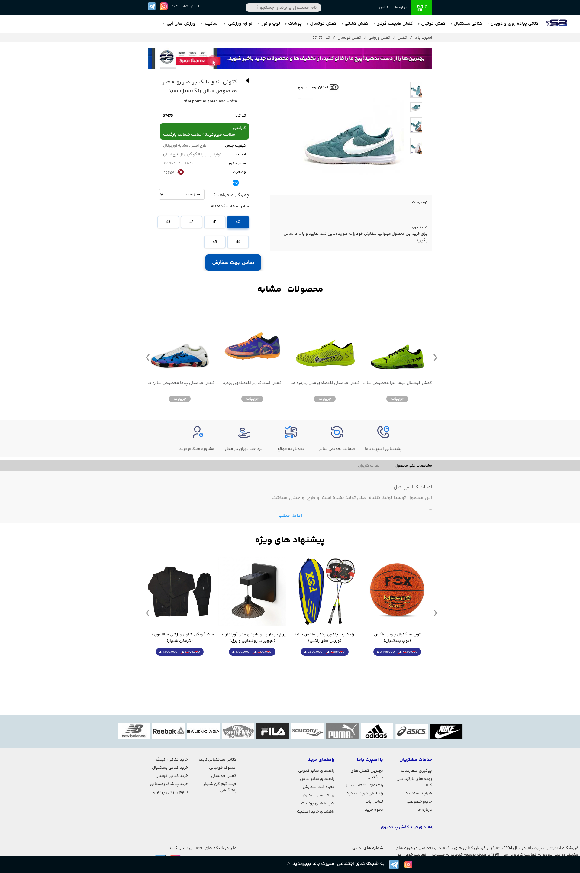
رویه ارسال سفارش (317, 795)
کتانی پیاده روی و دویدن (514, 23)
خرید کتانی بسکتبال (170, 768)
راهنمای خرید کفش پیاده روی (407, 827)
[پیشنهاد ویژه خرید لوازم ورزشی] (290, 540)
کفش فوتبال (433, 23)
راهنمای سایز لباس (317, 779)
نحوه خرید (374, 810)
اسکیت (211, 23)
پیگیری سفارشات (416, 771)
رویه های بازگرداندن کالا (414, 782)
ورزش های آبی (180, 23)
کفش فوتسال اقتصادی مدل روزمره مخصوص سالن (324, 383)
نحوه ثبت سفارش (318, 787)
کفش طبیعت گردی (394, 23)
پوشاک (295, 23)
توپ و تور (270, 23)
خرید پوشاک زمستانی (169, 784)
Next (435, 357)
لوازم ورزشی (239, 23)
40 (238, 222)
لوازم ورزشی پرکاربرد (170, 792)
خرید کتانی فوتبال (171, 776)
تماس (383, 7)
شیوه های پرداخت (317, 803)
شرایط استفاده (418, 793)
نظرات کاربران (369, 466)
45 (215, 242)
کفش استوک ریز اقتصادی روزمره (252, 383)
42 (191, 222)
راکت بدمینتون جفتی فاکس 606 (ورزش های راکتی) (324, 638)
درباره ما (401, 7)
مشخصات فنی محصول (413, 466)
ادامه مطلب (290, 515)
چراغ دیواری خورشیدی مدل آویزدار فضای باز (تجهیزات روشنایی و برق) (252, 638)
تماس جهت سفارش (233, 263)
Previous (147, 357)
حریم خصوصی (419, 801)
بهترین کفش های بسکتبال (366, 774)
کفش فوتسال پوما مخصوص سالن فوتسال (179, 383)
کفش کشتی (356, 23)
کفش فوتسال (323, 23)
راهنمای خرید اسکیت (364, 793)
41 (214, 222)
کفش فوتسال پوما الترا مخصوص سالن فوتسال (397, 383)
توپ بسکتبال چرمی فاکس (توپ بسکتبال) (397, 638)
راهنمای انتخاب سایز (364, 785)
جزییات (397, 399)
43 (168, 222)
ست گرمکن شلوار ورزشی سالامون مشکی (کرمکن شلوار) (180, 638)
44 (238, 242)
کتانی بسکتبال (468, 23)
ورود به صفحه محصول (397, 663)
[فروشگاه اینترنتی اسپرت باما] (557, 24)
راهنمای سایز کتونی (316, 771)
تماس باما (374, 801)
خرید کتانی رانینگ (172, 759)
